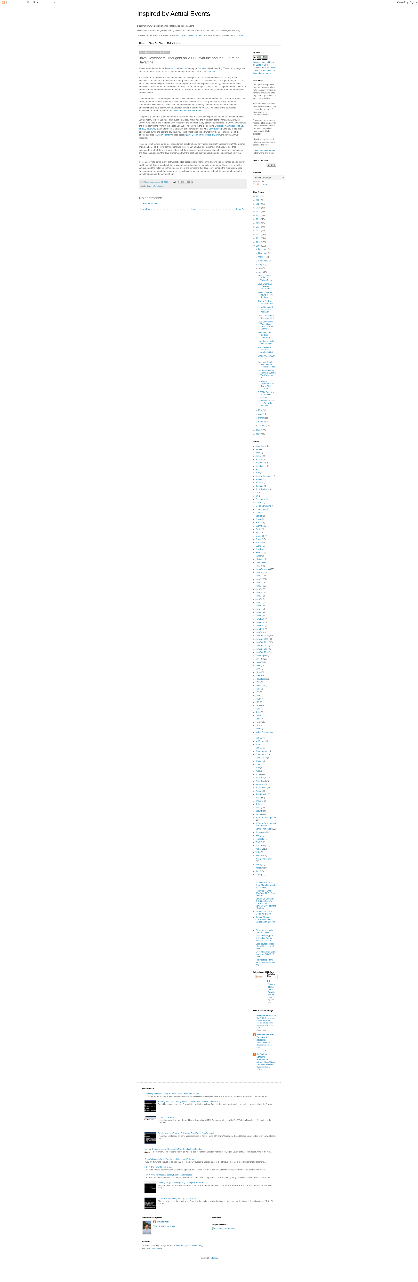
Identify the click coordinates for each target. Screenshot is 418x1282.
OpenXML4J (261, 758)
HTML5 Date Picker (166, 1117)
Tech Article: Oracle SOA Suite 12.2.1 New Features (265, 893)
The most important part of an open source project (265, 962)
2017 (258, 215)
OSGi (258, 764)
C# (257, 496)
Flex (257, 532)
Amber (258, 456)
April (260, 414)
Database (260, 512)
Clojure (259, 503)
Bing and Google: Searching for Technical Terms (266, 364)
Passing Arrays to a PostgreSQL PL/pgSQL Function (181, 1183)
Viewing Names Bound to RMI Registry (265, 294)
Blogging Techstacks (266, 1015)
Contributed (261, 509)
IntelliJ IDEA (261, 562)
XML (258, 871)
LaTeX (258, 715)
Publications (261, 787)
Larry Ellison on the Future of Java (202, 135)
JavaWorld (238, 35)
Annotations (261, 466)
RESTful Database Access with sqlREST (266, 394)
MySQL (259, 738)
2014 (258, 227)
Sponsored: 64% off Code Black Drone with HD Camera (266, 885)
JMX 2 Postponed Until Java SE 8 (266, 317)
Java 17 (259, 596)
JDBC (258, 675)
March (261, 418)
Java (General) (262, 569)
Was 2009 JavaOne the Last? (266, 357)
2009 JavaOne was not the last (188, 110)
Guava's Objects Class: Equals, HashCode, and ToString (169, 1159)
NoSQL (259, 748)
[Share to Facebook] (188, 182)
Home (142, 43)
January (262, 425)
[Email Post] (174, 182)
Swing (258, 835)
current (171, 68)
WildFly (259, 864)
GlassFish (260, 536)
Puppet (259, 791)
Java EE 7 (260, 626)
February (262, 422)
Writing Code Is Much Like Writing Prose (265, 277)
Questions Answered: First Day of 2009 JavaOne (266, 385)
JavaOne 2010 (262, 635)
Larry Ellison (215, 129)
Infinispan (260, 559)
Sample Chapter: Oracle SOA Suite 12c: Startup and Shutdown (265, 919)
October (262, 257)
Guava (258, 546)
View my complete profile (164, 1226)
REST (258, 798)
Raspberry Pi (261, 794)
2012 (258, 234)
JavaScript (260, 656)
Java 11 (259, 576)
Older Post (240, 209)
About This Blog (156, 43)
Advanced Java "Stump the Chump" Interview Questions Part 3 (266, 1064)
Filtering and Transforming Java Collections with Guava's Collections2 (189, 1101)
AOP (258, 473)
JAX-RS (259, 659)
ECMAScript (261, 526)
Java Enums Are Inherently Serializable (265, 286)
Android (259, 459)
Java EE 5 (260, 619)
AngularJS (260, 463)
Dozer (258, 519)
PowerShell (261, 781)
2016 (258, 219)
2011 (258, 238)
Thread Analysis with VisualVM (265, 302)
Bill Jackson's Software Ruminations (263, 1057)
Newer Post (145, 209)
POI (257, 771)
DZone (180, 35)
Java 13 (259, 582)
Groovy (259, 542)
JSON (258, 705)
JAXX (258, 669)
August (261, 264)
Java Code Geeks (195, 35)
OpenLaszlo (261, 754)
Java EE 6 (260, 622)
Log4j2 (259, 722)
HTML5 (259, 552)
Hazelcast (260, 549)
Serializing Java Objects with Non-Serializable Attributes (177, 1149)
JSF (257, 702)
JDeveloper (261, 679)
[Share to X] (185, 182)
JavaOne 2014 (262, 649)
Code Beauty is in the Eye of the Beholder (266, 403)
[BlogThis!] (182, 182)
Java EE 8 (260, 629)
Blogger (214, 1258)
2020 (258, 204)
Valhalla (259, 849)
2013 (258, 230)
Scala (258, 808)
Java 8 (258, 612)
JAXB (258, 665)
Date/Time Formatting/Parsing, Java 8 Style (177, 1198)
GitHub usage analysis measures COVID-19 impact (266, 954)
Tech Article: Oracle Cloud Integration (264, 912)
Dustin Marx (261, 65)
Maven (259, 729)
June (260, 272)
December (263, 249)
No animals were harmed (264, 150)
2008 (258, 430)
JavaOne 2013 (262, 646)
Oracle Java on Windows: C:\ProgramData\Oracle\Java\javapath (186, 1133)
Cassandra (260, 499)
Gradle (259, 539)
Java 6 (258, 606)
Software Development (156, 186)
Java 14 (259, 586)
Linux (258, 719)
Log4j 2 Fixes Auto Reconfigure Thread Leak (264, 1044)
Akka (258, 453)
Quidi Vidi (271, 997)
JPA (257, 692)
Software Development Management (266, 824)
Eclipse (259, 522)
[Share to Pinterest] (191, 182)
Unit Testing (261, 845)
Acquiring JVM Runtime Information (264, 335)
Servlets (259, 814)
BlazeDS (259, 482)
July (260, 268)
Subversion (261, 832)
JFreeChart (260, 685)
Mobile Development (265, 732)
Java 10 (259, 572)
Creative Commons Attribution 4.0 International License (264, 70)
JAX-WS (259, 662)
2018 (258, 211)
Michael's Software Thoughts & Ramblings (265, 1037)
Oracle (258, 761)
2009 (258, 246)
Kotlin (258, 712)
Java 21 (259, 602)
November (263, 253)
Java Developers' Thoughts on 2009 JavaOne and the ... (265, 325)
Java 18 (259, 599)
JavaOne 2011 (262, 639)
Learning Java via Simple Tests (266, 342)
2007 (258, 434)
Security (259, 811)
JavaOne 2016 (262, 652)
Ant (257, 469)
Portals (259, 774)
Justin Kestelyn (164, 135)
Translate (264, 184)
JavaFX (259, 632)
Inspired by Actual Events (173, 13)
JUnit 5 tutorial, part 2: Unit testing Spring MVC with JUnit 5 (265, 938)
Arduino (259, 479)
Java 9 (258, 616)
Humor (259, 556)
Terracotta (260, 839)
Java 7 (258, 609)
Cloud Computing (263, 506)
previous (183, 68)
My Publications (174, 43)
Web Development (264, 859)
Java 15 (259, 589)
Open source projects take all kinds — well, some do (265, 946)
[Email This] (179, 182)
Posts (259, 977)
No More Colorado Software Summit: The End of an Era (267, 374)
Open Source (261, 751)
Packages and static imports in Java (264, 931)
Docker (259, 516)
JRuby (258, 699)
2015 (258, 223)
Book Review (261, 489)
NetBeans (260, 741)
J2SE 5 (259, 566)
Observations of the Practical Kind (271, 989)
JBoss (258, 672)
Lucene (259, 725)
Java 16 (259, 592)
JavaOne (210, 71)
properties (260, 784)
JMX (257, 689)
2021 (258, 200)
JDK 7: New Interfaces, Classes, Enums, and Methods (168, 1175)
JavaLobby (197, 1245)
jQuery (258, 695)
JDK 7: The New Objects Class (158, 1167)
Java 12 (259, 579)
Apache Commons (264, 476)
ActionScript (261, 446)
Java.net (202, 68)
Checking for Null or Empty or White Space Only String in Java (172, 1094)
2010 (258, 242)
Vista (258, 852)
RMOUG (259, 801)
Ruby (258, 804)
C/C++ (258, 493)
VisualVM (260, 856)
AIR (257, 449)
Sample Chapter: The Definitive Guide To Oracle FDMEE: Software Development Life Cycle (266, 903)
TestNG (259, 842)
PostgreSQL (261, 778)
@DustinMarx (162, 1222)
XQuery (259, 874)
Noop (258, 744)
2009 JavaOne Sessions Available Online (266, 349)
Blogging (260, 486)
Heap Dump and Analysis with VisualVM (265, 309)
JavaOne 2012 (262, 642)
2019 (258, 208)
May (260, 410)
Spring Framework (264, 829)
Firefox (259, 529)
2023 (258, 196)
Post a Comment (150, 203)
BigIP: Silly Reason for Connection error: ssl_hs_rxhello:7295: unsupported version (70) (265, 1023)
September (263, 261)
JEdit (258, 682)
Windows (260, 868)
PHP (258, 768)
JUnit (258, 709)
